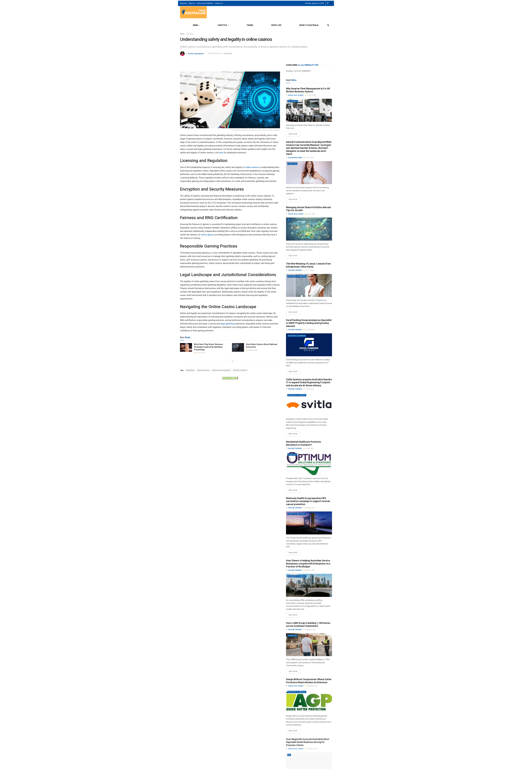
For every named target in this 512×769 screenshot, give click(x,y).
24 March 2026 (310, 629)
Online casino (203, 370)
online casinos (252, 167)
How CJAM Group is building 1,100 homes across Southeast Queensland (308, 624)
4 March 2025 (252, 350)
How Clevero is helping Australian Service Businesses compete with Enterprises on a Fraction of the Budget (308, 563)
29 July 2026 (311, 95)
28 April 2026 (310, 508)
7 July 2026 (309, 158)
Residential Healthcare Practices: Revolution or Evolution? (303, 443)
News (195, 25)
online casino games (221, 370)
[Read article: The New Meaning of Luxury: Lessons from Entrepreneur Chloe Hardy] (309, 285)
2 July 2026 (310, 214)
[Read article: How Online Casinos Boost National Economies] (238, 347)
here (221, 152)
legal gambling (227, 323)
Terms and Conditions (205, 3)
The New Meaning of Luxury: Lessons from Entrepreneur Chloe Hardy (308, 265)
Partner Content (240, 370)
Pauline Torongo (295, 270)
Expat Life (276, 25)
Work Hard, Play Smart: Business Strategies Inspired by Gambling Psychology (208, 347)
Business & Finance (296, 276)
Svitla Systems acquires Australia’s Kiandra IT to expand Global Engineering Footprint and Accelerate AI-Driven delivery (309, 382)
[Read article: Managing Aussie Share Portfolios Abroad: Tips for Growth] (309, 229)
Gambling (190, 34)
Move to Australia (308, 25)
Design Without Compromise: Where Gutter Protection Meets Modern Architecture (308, 681)
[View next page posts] (232, 361)
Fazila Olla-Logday (295, 95)
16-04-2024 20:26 (214, 53)
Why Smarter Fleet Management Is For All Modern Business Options (308, 90)
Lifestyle (222, 25)
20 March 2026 (311, 686)
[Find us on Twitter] (331, 3)
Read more (294, 133)
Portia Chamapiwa (196, 53)
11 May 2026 (309, 389)
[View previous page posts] (228, 361)
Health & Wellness (296, 514)
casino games (207, 234)
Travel (250, 25)
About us (192, 3)
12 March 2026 (311, 748)
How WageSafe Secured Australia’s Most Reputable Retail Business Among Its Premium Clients (307, 741)
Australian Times (295, 158)
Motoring (292, 101)
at (289, 220)
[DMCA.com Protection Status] (230, 378)
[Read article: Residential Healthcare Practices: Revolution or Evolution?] (309, 463)
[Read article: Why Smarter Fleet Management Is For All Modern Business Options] (309, 110)
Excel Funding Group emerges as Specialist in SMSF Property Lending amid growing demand (309, 323)
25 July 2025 (200, 353)
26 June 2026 (309, 330)
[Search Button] (328, 25)
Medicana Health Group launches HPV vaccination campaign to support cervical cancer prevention (308, 501)
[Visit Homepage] (193, 12)
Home (182, 34)
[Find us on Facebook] (327, 3)
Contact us (219, 3)
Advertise (183, 3)
